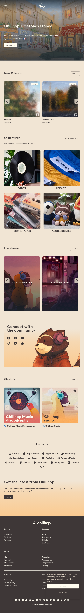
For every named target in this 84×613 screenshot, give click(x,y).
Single (34, 84)
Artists (44, 534)
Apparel (7, 560)
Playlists (7, 537)
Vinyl (6, 557)
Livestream (8, 534)
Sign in (76, 6)
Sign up (9, 497)
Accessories (47, 560)
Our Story (46, 543)
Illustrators (46, 537)
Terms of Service (10, 585)
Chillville (45, 540)
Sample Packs (47, 563)
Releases (7, 540)
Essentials (46, 557)
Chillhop (45, 565)
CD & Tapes (9, 563)
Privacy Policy (9, 583)
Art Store (8, 565)
